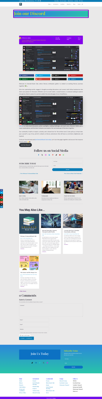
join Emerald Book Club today (43, 139)
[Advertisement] (51, 27)
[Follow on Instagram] (45, 155)
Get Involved (55, 4)
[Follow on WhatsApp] (63, 155)
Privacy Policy (22, 392)
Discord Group (36, 392)
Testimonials (45, 196)
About (49, 4)
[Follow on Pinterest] (52, 155)
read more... (22, 248)
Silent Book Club (50, 383)
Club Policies (22, 387)
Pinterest (75, 391)
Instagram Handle (77, 387)
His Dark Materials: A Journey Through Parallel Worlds (49, 231)
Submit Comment (26, 338)
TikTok (74, 381)
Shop (74, 4)
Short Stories (34, 274)
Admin (29, 38)
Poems (47, 381)
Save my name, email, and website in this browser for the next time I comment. (34, 332)
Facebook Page (76, 383)
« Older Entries (22, 291)
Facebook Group (64, 383)
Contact (79, 4)
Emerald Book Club (58, 38)
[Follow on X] (42, 155)
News (47, 392)
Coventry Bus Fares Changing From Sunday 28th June (71, 231)
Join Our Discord (25, 145)
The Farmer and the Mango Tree (28, 272)
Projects (21, 385)
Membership (36, 386)
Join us (21, 126)
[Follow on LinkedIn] (49, 155)
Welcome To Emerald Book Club (28, 236)
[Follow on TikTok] (56, 155)
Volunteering (36, 390)
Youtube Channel (77, 385)
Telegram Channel (64, 385)
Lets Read (62, 4)
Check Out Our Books (69, 196)
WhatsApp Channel (78, 389)
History (21, 383)
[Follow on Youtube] (59, 155)
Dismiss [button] (54, 398)
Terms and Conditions (22, 389)
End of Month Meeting (36, 383)
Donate (34, 381)
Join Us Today (22, 196)
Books (47, 385)
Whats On (68, 4)
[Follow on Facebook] (38, 155)
